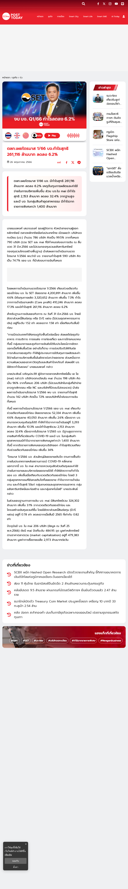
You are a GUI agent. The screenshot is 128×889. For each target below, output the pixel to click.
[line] (79, 162)
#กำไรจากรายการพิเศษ (83, 640)
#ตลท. (14, 640)
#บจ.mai (38, 640)
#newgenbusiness (110, 640)
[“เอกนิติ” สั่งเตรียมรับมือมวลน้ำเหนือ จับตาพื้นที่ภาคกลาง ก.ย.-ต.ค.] (98, 170)
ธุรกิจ (14, 77)
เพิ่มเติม (8, 854)
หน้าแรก (6, 77)
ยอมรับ (15, 861)
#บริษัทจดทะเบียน (57, 640)
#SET (26, 640)
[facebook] (66, 162)
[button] (124, 16)
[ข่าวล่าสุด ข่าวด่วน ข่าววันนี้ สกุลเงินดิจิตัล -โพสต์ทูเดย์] (12, 16)
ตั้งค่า (15, 867)
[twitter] (73, 162)
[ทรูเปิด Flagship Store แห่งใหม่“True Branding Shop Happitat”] (98, 134)
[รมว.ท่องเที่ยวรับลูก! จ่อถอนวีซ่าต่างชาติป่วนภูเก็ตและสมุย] (98, 98)
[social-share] (98, 4)
